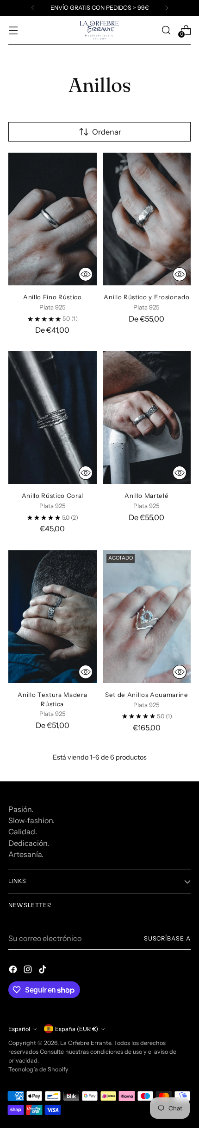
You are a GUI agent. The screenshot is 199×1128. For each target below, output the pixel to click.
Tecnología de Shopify (38, 1069)
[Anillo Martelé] (147, 417)
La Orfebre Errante (85, 1042)
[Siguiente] (166, 8)
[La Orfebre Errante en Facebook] (13, 971)
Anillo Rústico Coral (52, 495)
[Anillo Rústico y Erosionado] (147, 219)
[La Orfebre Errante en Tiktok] (43, 971)
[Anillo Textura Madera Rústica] (52, 616)
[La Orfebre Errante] (99, 30)
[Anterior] (33, 8)
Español (19, 1028)
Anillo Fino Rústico (52, 297)
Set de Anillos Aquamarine (146, 694)
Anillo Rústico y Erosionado (146, 297)
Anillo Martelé (146, 495)
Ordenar (106, 131)
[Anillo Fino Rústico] (52, 219)
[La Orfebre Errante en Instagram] (28, 971)
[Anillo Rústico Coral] (52, 417)
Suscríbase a (167, 938)
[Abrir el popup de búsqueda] (165, 29)
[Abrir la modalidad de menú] (13, 29)
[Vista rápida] (86, 274)
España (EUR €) (76, 1028)
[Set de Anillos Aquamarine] (147, 616)
